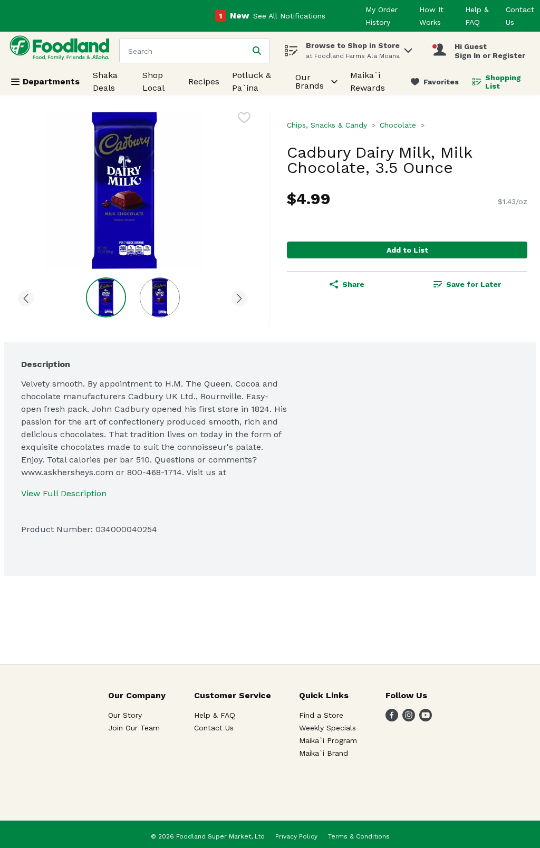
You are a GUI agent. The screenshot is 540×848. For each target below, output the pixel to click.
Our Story (125, 715)
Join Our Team (134, 728)
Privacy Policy (296, 836)
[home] (61, 50)
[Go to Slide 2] (159, 297)
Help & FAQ (214, 715)
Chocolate (398, 125)
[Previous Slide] (26, 296)
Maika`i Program (328, 740)
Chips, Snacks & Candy (327, 125)
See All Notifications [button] (289, 16)
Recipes (203, 81)
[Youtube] (425, 719)
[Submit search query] (256, 50)
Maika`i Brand (323, 753)
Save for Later (473, 284)
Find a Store (321, 715)
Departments (51, 81)
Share (353, 284)
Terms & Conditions (359, 836)
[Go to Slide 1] (106, 297)
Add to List (407, 250)
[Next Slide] (239, 296)
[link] (435, 82)
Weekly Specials (327, 728)
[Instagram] (408, 719)
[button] (408, 47)
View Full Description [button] (64, 493)
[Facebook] (391, 719)
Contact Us (214, 728)
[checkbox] (244, 119)
